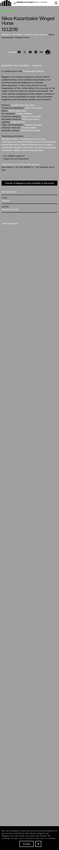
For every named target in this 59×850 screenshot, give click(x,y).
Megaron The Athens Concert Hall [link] (20, 34)
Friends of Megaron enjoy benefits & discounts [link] (29, 183)
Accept (26, 843)
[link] (25, 3)
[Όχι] (38, 844)
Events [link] (43, 34)
